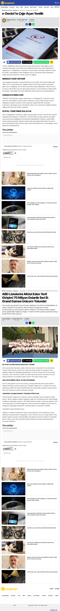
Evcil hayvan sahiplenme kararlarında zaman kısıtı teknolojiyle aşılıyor (40, 247)
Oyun (17, 7)
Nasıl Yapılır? (33, 7)
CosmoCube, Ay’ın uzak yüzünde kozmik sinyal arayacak (42, 276)
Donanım (12, 7)
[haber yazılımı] (53, 610)
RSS (15, 605)
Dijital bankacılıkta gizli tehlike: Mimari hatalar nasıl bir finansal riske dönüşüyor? (42, 174)
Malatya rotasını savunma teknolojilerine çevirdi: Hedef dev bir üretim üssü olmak (42, 262)
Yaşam (52, 7)
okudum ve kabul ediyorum (18, 146)
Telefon (40, 7)
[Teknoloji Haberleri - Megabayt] (9, 588)
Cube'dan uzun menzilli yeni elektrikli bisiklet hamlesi (41, 232)
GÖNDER (55, 146)
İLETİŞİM (57, 588)
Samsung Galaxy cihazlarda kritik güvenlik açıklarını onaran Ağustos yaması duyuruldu (41, 218)
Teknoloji (22, 10)
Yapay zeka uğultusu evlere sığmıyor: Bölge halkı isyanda (40, 189)
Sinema (27, 7)
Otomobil (46, 7)
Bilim (21, 7)
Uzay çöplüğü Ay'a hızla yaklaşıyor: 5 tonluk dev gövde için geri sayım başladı (42, 203)
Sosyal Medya (4, 7)
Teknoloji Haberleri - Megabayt (10, 10)
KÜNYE (51, 588)
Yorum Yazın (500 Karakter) (9, 132)
